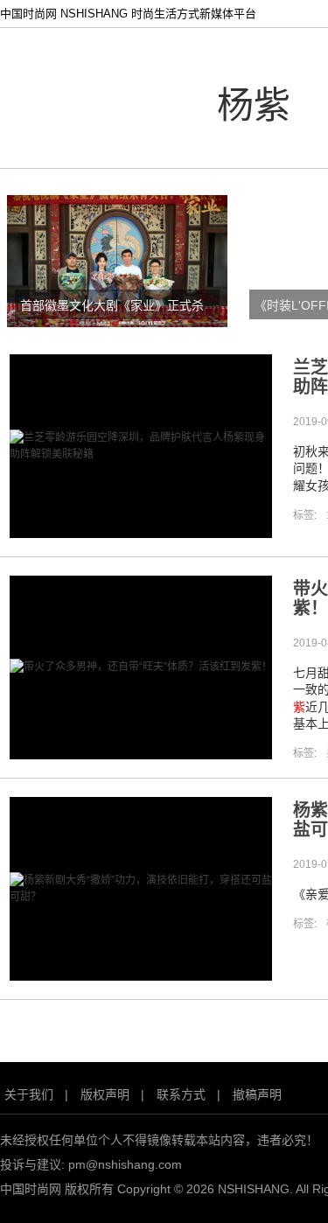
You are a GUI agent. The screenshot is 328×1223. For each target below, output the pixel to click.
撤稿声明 (257, 1094)
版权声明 (104, 1094)
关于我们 (28, 1094)
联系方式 (181, 1094)
